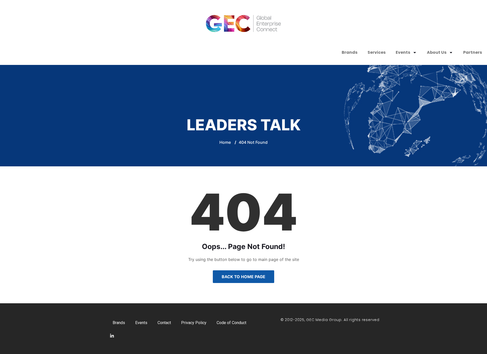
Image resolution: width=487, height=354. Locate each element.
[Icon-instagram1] (136, 336)
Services (377, 52)
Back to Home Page (243, 276)
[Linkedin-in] (112, 336)
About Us (436, 52)
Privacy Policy (193, 322)
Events (403, 52)
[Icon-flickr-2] (148, 336)
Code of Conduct (231, 322)
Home (225, 142)
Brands (349, 52)
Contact (164, 322)
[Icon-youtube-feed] (124, 336)
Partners (472, 52)
